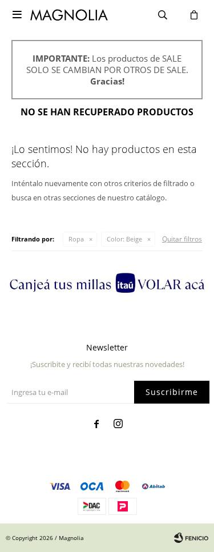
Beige (124, 239)
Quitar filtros (182, 239)
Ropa (76, 239)
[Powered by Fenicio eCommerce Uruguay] (191, 537)
